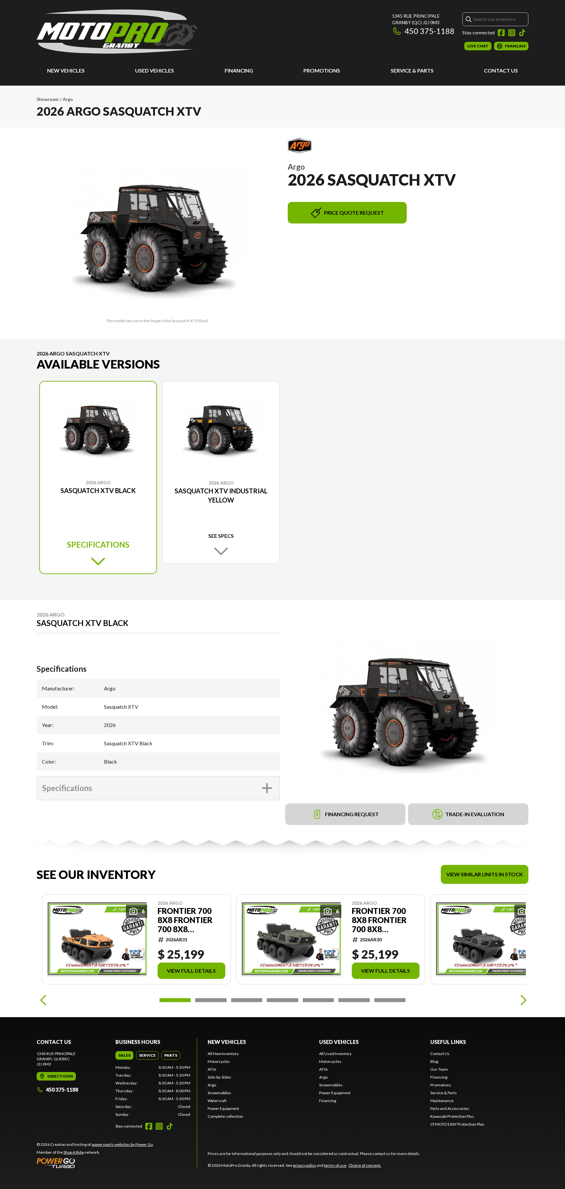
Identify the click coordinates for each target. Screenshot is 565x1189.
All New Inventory (223, 1053)
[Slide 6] (353, 1000)
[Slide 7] (389, 1000)
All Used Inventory (335, 1053)
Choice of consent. (365, 1165)
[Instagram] (512, 33)
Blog (434, 1061)
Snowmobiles (219, 1092)
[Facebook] (501, 33)
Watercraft (217, 1100)
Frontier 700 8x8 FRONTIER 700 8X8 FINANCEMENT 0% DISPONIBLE (187, 920)
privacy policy (304, 1165)
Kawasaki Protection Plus (452, 1116)
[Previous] (43, 1000)
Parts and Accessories (449, 1108)
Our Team (439, 1069)
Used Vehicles (154, 70)
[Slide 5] (318, 1000)
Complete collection (225, 1116)
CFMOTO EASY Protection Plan (457, 1124)
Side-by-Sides (219, 1077)
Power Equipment (223, 1108)
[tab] (124, 1055)
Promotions (321, 70)
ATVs (212, 1069)
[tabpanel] (152, 1091)
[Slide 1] (175, 1000)
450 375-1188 (429, 31)
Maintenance (442, 1100)
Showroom (48, 99)
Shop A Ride (73, 1152)
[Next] (521, 1000)
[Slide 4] (282, 1000)
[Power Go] (95, 1163)
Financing (239, 70)
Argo (68, 99)
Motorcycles (219, 1061)
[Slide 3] (246, 1000)
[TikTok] (522, 33)
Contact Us (501, 70)
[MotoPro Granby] (117, 31)
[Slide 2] (210, 1000)
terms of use (335, 1165)
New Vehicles (66, 70)
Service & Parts (412, 70)
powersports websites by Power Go (122, 1144)
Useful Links (448, 1042)
